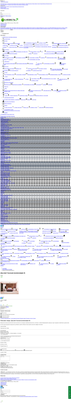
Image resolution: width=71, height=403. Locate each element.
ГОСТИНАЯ (37, 27)
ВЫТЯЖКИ (2, 134)
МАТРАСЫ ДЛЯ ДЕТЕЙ (4, 167)
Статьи (38, 3)
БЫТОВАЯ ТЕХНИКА (4, 133)
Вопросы (44, 3)
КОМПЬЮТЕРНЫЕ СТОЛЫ (5, 176)
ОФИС (15, 28)
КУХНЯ (33, 27)
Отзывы (41, 3)
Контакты (30, 3)
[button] (69, 392)
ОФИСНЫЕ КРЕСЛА (4, 184)
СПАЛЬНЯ (50, 27)
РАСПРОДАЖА (23, 27)
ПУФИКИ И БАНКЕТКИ (5, 162)
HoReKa (49, 28)
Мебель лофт (2, 217)
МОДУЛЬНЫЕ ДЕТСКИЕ (5, 164)
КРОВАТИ (2, 148)
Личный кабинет (3, 8)
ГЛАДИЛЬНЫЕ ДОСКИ (57, 28)
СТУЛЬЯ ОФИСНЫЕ (4, 179)
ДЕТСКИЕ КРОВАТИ (4, 166)
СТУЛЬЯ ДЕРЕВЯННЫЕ (4, 180)
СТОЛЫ (62, 27)
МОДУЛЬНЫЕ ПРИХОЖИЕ (5, 157)
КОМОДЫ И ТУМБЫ (4, 205)
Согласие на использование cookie (30, 379)
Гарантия (14, 378)
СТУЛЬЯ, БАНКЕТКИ (4, 204)
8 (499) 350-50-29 (3, 23)
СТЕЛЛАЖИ (2, 190)
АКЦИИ (63, 28)
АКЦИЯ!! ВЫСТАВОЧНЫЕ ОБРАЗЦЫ (13, 27)
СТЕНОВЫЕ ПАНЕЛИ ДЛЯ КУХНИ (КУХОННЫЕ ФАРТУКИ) (12, 127)
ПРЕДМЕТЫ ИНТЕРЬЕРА (25, 28)
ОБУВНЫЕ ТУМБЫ (4, 158)
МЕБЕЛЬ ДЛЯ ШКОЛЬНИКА (5, 165)
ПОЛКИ (1, 191)
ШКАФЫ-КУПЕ (3, 187)
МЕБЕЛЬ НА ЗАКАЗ (43, 27)
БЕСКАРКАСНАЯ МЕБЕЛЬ (35, 28)
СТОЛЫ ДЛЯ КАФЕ (4, 215)
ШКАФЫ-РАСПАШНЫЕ (5, 188)
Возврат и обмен (25, 3)
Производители (49, 3)
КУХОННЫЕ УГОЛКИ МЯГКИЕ (6, 128)
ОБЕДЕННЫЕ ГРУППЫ (4, 126)
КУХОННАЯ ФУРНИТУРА (5, 135)
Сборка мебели (11, 377)
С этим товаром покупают (15, 318)
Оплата (12, 3)
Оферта (22, 379)
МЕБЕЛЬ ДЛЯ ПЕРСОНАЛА (5, 198)
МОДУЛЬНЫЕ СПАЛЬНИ (5, 147)
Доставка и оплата (29, 318)
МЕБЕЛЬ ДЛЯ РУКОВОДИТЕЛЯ (6, 195)
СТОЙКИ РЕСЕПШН (4, 200)
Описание (2, 318)
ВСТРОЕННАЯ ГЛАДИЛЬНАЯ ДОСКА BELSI (9, 222)
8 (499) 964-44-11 (3, 24)
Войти (2, 1)
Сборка (33, 3)
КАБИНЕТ (2, 201)
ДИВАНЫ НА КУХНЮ (4, 129)
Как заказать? (19, 3)
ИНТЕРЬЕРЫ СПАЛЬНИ (5, 146)
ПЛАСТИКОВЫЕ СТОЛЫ (5, 172)
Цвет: (1, 301)
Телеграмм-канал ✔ (4, 3)
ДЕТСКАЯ (59, 27)
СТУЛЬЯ (65, 27)
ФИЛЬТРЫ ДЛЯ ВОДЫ (4, 131)
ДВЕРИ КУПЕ (28, 27)
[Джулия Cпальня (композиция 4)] (9, 296)
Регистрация (6, 1)
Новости (15, 3)
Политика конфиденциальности (15, 379)
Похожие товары (23, 318)
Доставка (9, 3)
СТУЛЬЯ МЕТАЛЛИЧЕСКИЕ (5, 181)
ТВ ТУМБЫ (2, 140)
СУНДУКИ (2, 192)
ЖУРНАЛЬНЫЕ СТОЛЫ (5, 139)
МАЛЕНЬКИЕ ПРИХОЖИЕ (5, 156)
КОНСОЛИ (2, 210)
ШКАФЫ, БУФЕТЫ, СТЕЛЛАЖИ (6, 207)
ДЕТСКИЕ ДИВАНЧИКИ (5, 169)
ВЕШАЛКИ (2, 159)
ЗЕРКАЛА (11, 28)
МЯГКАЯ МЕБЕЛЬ (43, 28)
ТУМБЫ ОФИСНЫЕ (4, 196)
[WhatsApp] (2, 298)
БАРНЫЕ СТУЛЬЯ (3, 125)
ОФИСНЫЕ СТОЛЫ (4, 197)
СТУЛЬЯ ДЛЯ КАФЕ (4, 216)
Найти (12, 29)
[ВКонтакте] (1, 298)
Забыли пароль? (8, 15)
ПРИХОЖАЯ (54, 27)
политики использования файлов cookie (27, 396)
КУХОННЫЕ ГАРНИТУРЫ (5, 120)
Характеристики (7, 318)
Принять (35, 396)
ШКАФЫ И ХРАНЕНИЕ (4, 28)
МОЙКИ (2, 130)
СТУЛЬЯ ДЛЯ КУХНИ (4, 122)
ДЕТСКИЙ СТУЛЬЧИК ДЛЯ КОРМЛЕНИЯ (8, 170)
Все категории (3, 27)
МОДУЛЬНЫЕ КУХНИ (4, 119)
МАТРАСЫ (2, 149)
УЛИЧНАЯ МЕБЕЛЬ (4, 220)
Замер (36, 3)
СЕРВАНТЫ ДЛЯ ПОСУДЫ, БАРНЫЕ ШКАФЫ (9, 142)
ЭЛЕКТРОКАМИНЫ (4, 138)
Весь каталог (3, 35)
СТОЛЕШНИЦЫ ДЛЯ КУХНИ (6, 114)
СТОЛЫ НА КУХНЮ (4, 177)
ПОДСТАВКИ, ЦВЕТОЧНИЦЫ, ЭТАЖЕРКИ (8, 209)
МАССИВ (18, 28)
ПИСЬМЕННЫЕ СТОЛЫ (5, 174)
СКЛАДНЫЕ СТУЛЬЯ (4, 182)
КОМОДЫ (2, 141)
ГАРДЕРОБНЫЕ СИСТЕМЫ (5, 160)
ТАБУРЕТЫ (2, 123)
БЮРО (1, 211)
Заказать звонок (3, 7)
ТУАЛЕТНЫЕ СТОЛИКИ (5, 150)
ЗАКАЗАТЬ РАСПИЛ (26, 224)
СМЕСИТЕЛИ (3, 132)
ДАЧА (52, 28)
